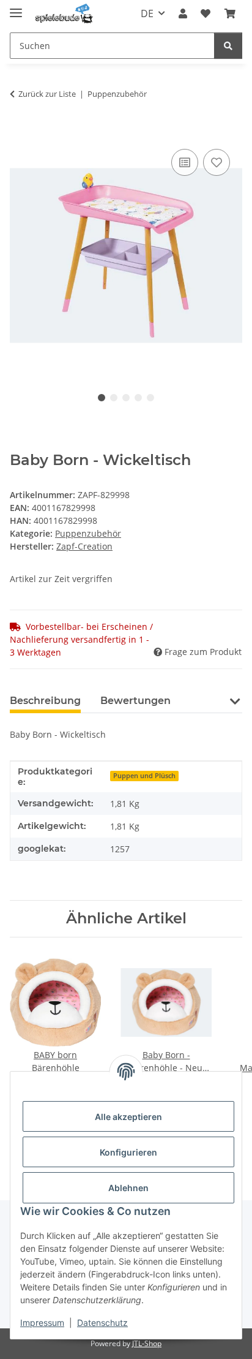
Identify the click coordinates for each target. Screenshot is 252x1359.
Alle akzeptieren (128, 1116)
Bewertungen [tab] (135, 700)
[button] (183, 13)
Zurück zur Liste (47, 93)
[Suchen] (228, 45)
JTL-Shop (146, 1343)
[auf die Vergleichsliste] (184, 162)
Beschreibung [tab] (45, 700)
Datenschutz (102, 1322)
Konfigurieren (128, 1152)
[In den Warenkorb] (19, 132)
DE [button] (147, 13)
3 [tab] (126, 397)
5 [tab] (150, 397)
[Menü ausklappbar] (16, 7)
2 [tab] (113, 397)
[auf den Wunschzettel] (216, 162)
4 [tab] (138, 397)
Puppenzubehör (88, 533)
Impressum (42, 1322)
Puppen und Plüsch (144, 775)
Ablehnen (128, 1188)
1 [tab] (101, 397)
